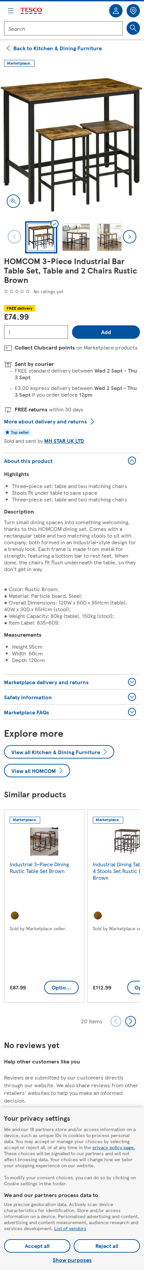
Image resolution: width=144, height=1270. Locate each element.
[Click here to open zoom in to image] (13, 201)
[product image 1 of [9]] (72, 143)
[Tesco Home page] (31, 11)
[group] (44, 907)
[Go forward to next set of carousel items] (130, 1021)
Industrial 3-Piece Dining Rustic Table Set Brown (39, 867)
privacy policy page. (113, 1147)
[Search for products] (133, 28)
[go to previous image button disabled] (14, 236)
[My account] (116, 10)
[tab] (41, 237)
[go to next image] (129, 236)
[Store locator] (133, 10)
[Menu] (10, 10)
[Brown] (15, 915)
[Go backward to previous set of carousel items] (116, 1021)
